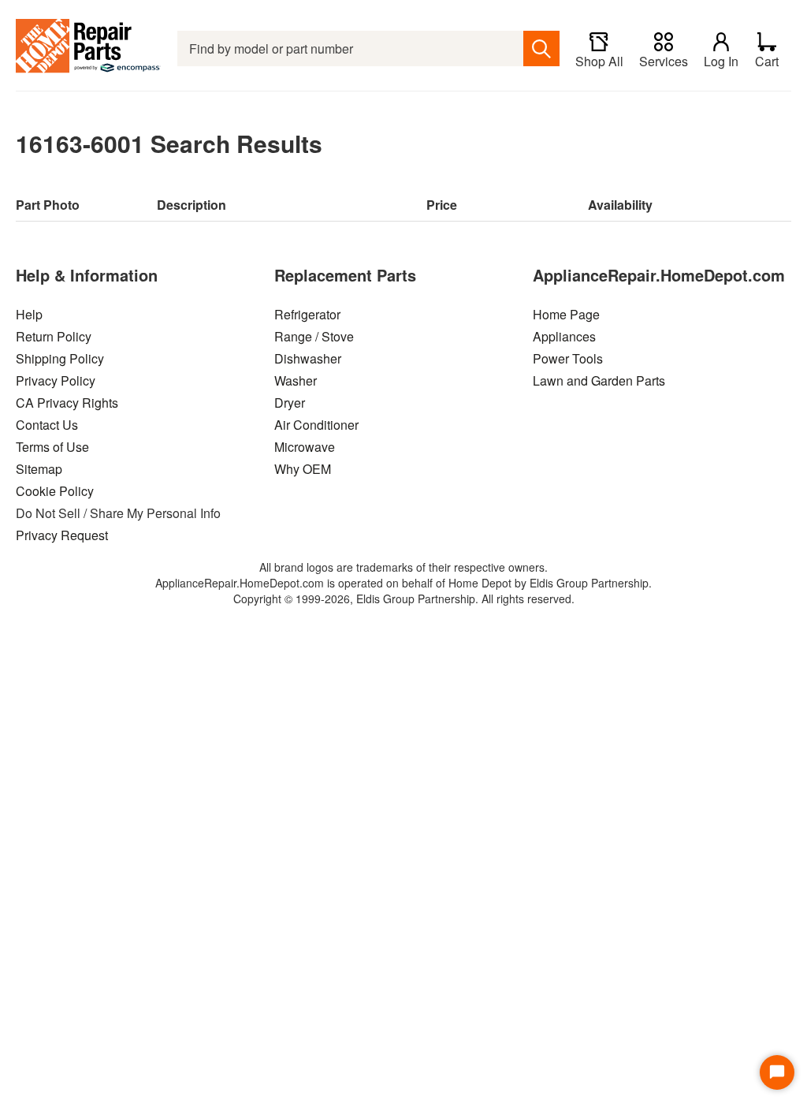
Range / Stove (314, 336)
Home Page (566, 314)
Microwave (304, 447)
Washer (295, 380)
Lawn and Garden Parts (599, 380)
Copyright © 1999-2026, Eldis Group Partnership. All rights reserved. (404, 598)
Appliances (564, 336)
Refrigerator (307, 314)
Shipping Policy (60, 358)
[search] (541, 48)
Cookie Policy (55, 491)
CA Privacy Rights (67, 402)
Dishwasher (307, 358)
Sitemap (39, 469)
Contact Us (47, 425)
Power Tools (568, 358)
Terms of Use (52, 447)
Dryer (289, 402)
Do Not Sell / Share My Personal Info (118, 513)
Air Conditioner (316, 425)
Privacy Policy (55, 380)
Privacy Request (62, 535)
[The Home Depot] (89, 48)
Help (29, 314)
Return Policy (53, 336)
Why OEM (302, 469)
